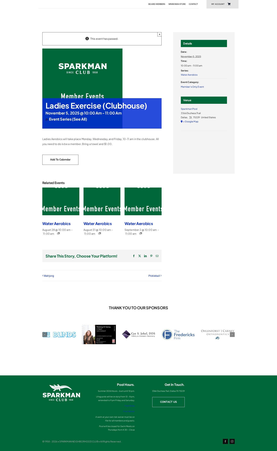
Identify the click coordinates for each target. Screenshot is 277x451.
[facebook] (225, 441)
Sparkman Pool (189, 108)
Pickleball (154, 276)
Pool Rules (130, 406)
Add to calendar (60, 159)
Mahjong (49, 276)
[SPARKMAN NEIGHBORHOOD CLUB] (61, 385)
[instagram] (232, 441)
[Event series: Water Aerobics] (58, 233)
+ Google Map (190, 121)
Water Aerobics (56, 223)
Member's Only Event (192, 86)
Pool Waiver (129, 411)
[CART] (229, 4)
